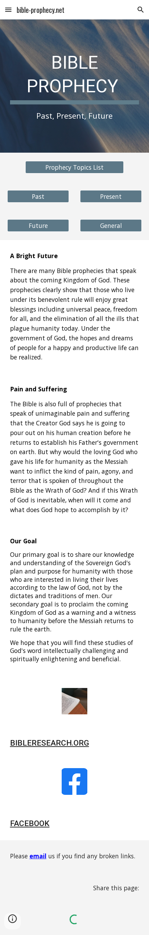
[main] (74, 86)
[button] (8, 9)
